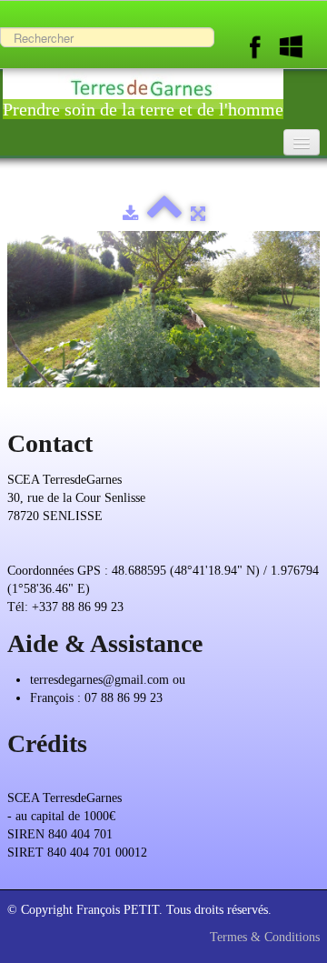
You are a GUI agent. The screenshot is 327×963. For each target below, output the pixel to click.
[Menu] (301, 142)
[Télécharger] (130, 214)
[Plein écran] (198, 214)
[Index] (164, 214)
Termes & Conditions (265, 937)
